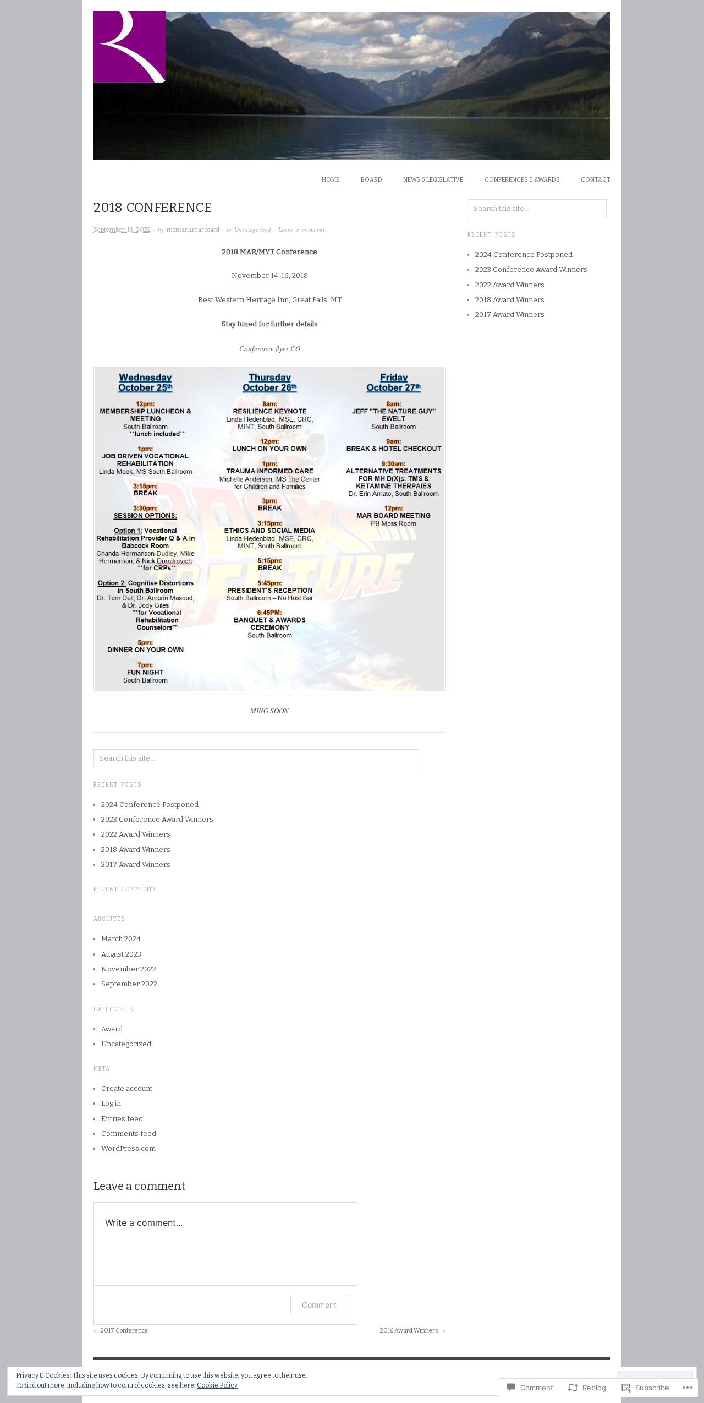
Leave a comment (301, 229)
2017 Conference (124, 1330)
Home (330, 179)
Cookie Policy (217, 1385)
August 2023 (121, 954)
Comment (319, 1304)
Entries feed (122, 1119)
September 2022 (129, 984)
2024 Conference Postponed (150, 804)
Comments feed (128, 1133)
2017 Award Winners (135, 864)
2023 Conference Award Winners (157, 819)
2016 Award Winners (409, 1330)
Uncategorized (252, 229)
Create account (126, 1088)
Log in (111, 1103)
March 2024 (121, 939)
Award (112, 1029)
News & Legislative (433, 179)
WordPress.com (128, 1148)
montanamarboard (193, 229)
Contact (595, 179)
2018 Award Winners (135, 849)
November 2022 (128, 969)
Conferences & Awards (522, 179)
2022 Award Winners (135, 834)
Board (371, 179)
